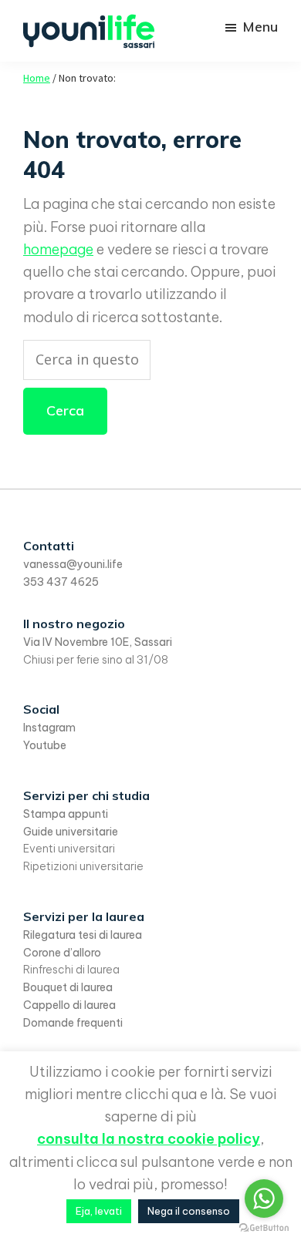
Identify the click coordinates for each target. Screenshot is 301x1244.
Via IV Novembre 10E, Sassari (97, 642)
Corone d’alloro (62, 953)
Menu (260, 26)
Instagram (49, 728)
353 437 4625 (61, 582)
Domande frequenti (73, 1023)
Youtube (44, 745)
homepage (58, 249)
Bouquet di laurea (68, 987)
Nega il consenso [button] (188, 1211)
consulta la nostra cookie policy (148, 1139)
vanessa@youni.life (73, 564)
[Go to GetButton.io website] (264, 1228)
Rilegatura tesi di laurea (82, 935)
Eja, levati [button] (99, 1211)
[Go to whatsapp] (264, 1198)
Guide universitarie (70, 832)
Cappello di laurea (69, 1005)
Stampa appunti (65, 814)
